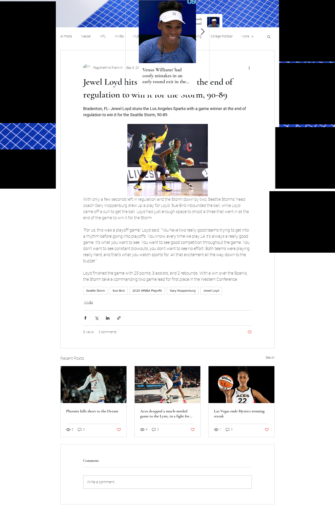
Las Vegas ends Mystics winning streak (239, 414)
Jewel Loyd (211, 290)
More (245, 36)
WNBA (119, 36)
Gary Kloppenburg (183, 290)
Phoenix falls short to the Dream (92, 411)
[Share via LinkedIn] (108, 318)
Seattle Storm (95, 290)
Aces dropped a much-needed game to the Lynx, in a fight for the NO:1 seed (165, 414)
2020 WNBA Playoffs (147, 290)
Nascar (86, 36)
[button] (269, 36)
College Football (222, 36)
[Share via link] (119, 318)
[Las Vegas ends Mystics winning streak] (241, 384)
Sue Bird (119, 290)
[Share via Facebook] (85, 318)
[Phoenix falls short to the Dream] (93, 384)
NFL (103, 36)
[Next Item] (203, 31)
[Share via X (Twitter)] (96, 318)
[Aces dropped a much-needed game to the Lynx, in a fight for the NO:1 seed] (168, 384)
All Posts (66, 36)
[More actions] (249, 67)
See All (270, 357)
